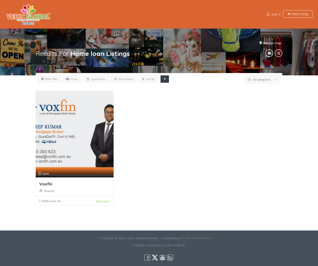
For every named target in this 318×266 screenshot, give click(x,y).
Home (39, 36)
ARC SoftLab (176, 245)
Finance (49, 191)
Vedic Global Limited (197, 238)
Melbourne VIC (51, 201)
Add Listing (299, 14)
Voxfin (45, 184)
